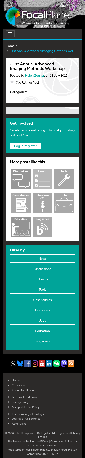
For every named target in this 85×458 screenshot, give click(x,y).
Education (42, 331)
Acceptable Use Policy (26, 407)
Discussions (42, 269)
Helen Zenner (34, 75)
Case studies (42, 300)
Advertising (19, 423)
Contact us (19, 385)
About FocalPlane (23, 390)
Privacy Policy (20, 402)
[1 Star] (12, 82)
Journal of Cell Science (26, 418)
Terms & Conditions (24, 397)
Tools (42, 289)
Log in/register (25, 145)
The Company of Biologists (29, 414)
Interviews (42, 310)
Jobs (42, 320)
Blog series (42, 341)
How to (42, 279)
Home (10, 46)
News (43, 258)
